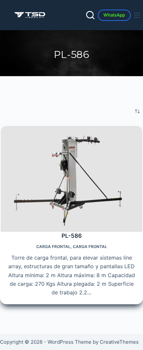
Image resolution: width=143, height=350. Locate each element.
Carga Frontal (53, 246)
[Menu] (138, 15)
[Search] (90, 15)
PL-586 (72, 235)
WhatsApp (114, 15)
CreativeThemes (119, 342)
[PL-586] (71, 179)
